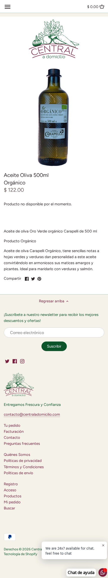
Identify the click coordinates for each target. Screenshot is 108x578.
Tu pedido (12, 425)
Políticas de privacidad (23, 460)
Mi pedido (12, 502)
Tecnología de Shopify (20, 554)
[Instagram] (22, 361)
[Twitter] (7, 361)
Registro (11, 484)
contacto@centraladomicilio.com (32, 414)
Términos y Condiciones (24, 467)
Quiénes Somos (17, 454)
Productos (12, 496)
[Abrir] (7, 7)
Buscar (9, 508)
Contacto (12, 437)
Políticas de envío (18, 473)
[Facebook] (15, 361)
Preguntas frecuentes (22, 443)
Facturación (14, 431)
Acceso (10, 490)
